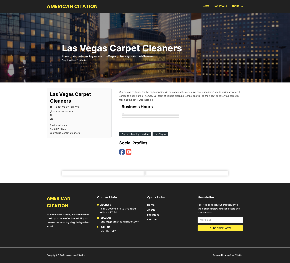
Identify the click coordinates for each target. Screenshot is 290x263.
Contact (152, 219)
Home (206, 6)
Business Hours (58, 125)
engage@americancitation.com (120, 221)
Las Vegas (109, 56)
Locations (220, 6)
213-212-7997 (108, 230)
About (151, 209)
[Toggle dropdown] (242, 6)
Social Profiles (58, 129)
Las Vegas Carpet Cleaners (65, 132)
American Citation (72, 6)
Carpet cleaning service (87, 56)
